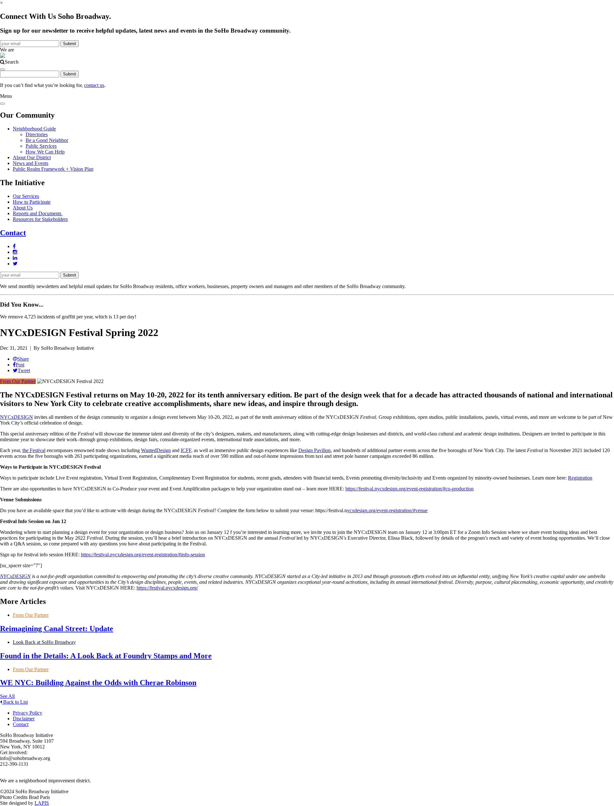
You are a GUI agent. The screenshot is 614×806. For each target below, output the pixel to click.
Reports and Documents (38, 213)
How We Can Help (45, 151)
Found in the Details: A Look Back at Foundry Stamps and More (106, 656)
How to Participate (32, 202)
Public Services (41, 146)
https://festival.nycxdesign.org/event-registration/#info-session (143, 554)
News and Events (30, 163)
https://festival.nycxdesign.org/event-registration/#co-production (409, 488)
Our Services (26, 196)
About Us (23, 207)
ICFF (186, 450)
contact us (94, 85)
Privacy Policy (27, 713)
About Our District (32, 157)
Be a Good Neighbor (47, 140)
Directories (37, 134)
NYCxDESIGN (16, 417)
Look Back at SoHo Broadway (44, 642)
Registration (580, 478)
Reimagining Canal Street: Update (56, 628)
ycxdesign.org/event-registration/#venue (387, 510)
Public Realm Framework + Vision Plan (53, 169)
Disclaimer (24, 718)
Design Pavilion (314, 450)
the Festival (33, 450)
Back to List (15, 702)
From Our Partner (18, 381)
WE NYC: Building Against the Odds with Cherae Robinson (98, 682)
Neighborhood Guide (34, 128)
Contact (13, 233)
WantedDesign (156, 450)
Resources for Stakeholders (40, 219)
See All (7, 696)
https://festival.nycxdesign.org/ (167, 588)
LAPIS (42, 803)
